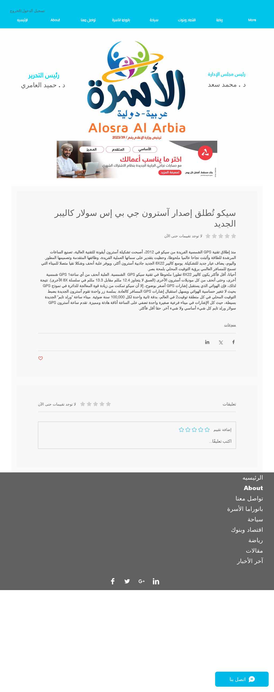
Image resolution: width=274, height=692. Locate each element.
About (253, 488)
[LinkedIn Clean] (156, 581)
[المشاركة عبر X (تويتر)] (220, 342)
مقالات (254, 550)
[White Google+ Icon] (141, 581)
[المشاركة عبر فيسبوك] (233, 342)
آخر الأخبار (250, 561)
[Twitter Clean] (127, 581)
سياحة (255, 519)
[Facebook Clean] (112, 581)
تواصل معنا (249, 498)
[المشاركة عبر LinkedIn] (207, 342)
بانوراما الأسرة (245, 509)
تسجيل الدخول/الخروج (27, 10)
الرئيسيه (252, 477)
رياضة (255, 540)
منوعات (230, 324)
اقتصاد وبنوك (247, 529)
